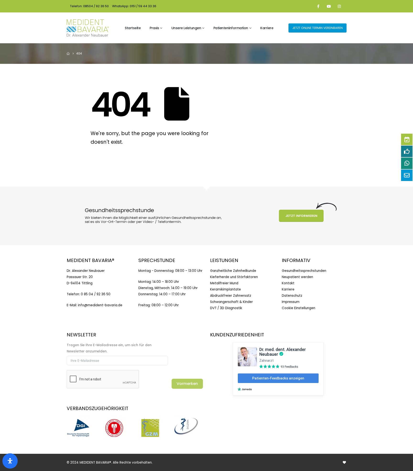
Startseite (133, 28)
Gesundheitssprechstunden (304, 270)
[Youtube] (329, 6)
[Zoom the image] (79, 418)
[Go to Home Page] (68, 53)
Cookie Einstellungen (298, 308)
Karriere (266, 28)
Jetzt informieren (301, 216)
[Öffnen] (10, 461)
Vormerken (187, 383)
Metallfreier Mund (224, 283)
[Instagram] (339, 6)
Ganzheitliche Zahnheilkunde (233, 270)
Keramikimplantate (225, 289)
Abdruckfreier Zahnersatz (230, 295)
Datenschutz (292, 295)
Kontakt (288, 283)
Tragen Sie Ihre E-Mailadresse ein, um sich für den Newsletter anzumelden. (109, 348)
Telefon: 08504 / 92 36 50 (89, 6)
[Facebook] (318, 6)
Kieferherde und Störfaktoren (234, 277)
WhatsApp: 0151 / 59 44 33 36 (134, 6)
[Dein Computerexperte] (344, 462)
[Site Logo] (88, 28)
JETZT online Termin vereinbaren (317, 28)
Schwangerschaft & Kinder (231, 302)
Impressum (290, 302)
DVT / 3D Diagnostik (226, 308)
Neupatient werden (297, 277)
